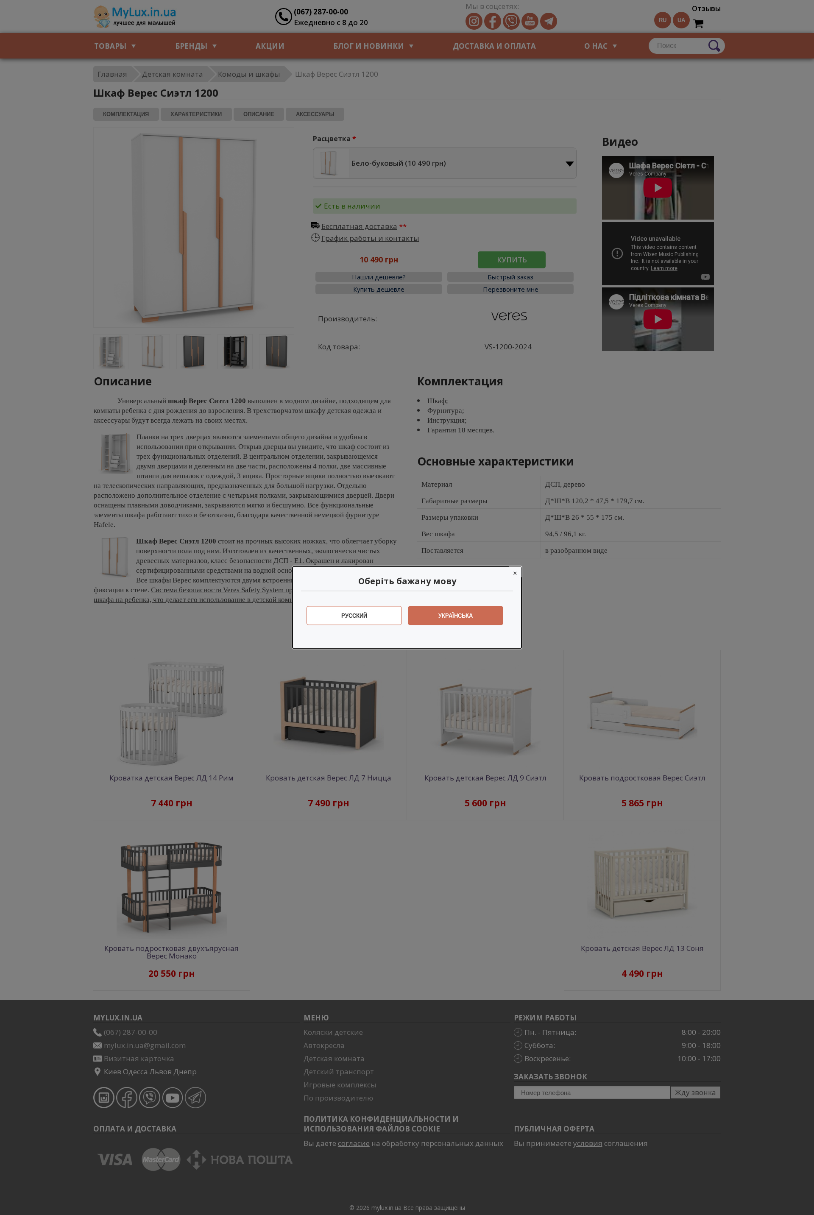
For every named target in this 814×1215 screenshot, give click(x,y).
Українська (455, 616)
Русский (354, 616)
